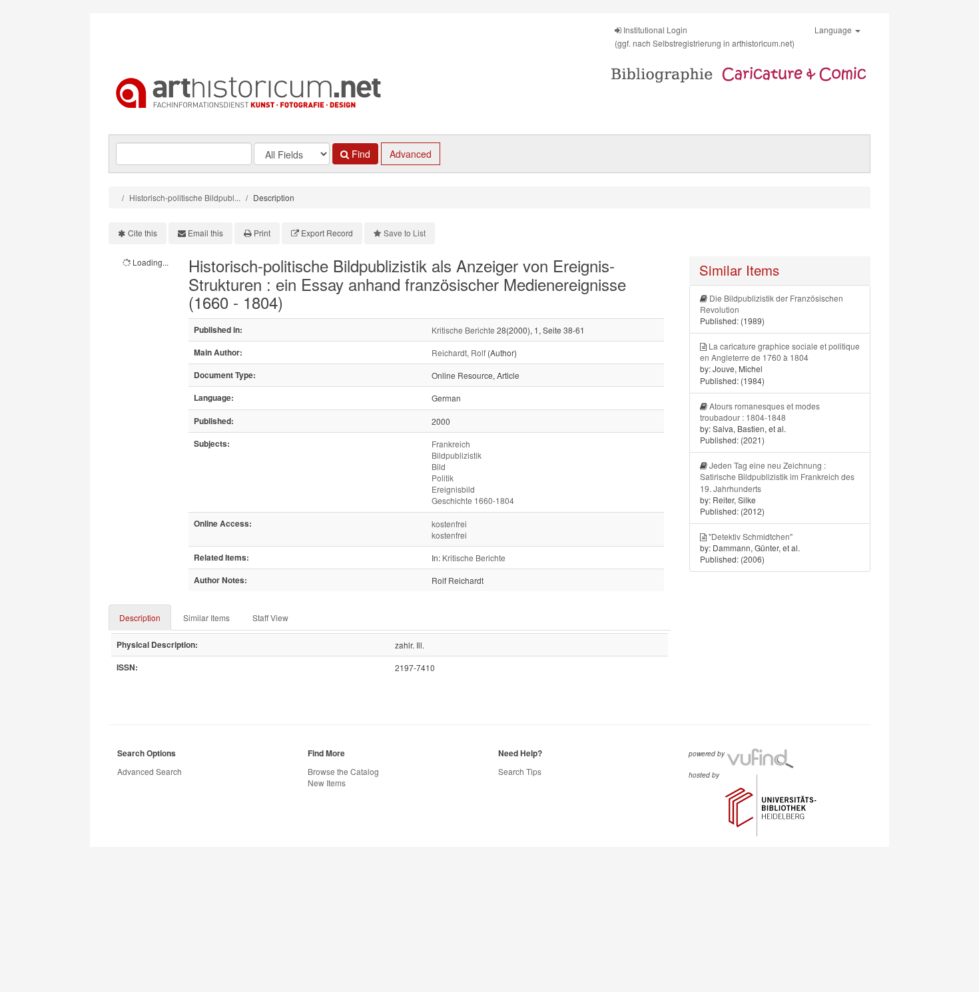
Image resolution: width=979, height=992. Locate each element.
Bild (439, 466)
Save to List (405, 232)
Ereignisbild (453, 489)
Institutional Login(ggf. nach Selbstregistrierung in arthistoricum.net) (705, 36)
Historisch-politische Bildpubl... (184, 197)
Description (140, 617)
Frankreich (451, 443)
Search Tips (519, 771)
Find (359, 153)
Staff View (270, 617)
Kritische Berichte (463, 330)
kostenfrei (449, 523)
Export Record (327, 232)
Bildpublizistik (457, 455)
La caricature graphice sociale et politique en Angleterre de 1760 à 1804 (780, 351)
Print (262, 232)
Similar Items (206, 617)
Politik (443, 477)
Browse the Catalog (343, 771)
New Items (327, 782)
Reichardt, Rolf (459, 352)
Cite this (142, 232)
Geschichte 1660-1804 (473, 500)
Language (834, 29)
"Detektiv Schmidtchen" (751, 536)
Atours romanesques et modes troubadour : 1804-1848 (760, 411)
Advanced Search (149, 771)
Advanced (411, 153)
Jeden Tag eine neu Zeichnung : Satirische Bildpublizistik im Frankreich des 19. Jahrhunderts (777, 476)
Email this (205, 232)
